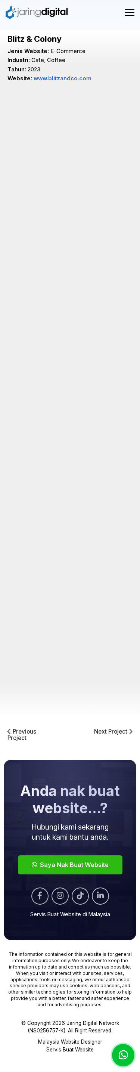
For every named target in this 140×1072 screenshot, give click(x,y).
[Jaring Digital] (37, 12)
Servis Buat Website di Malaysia (70, 914)
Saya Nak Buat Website (73, 864)
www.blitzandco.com (62, 78)
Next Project (111, 732)
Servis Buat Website (70, 1050)
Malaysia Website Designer (70, 1042)
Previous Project (21, 735)
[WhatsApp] (123, 1055)
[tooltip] (40, 896)
